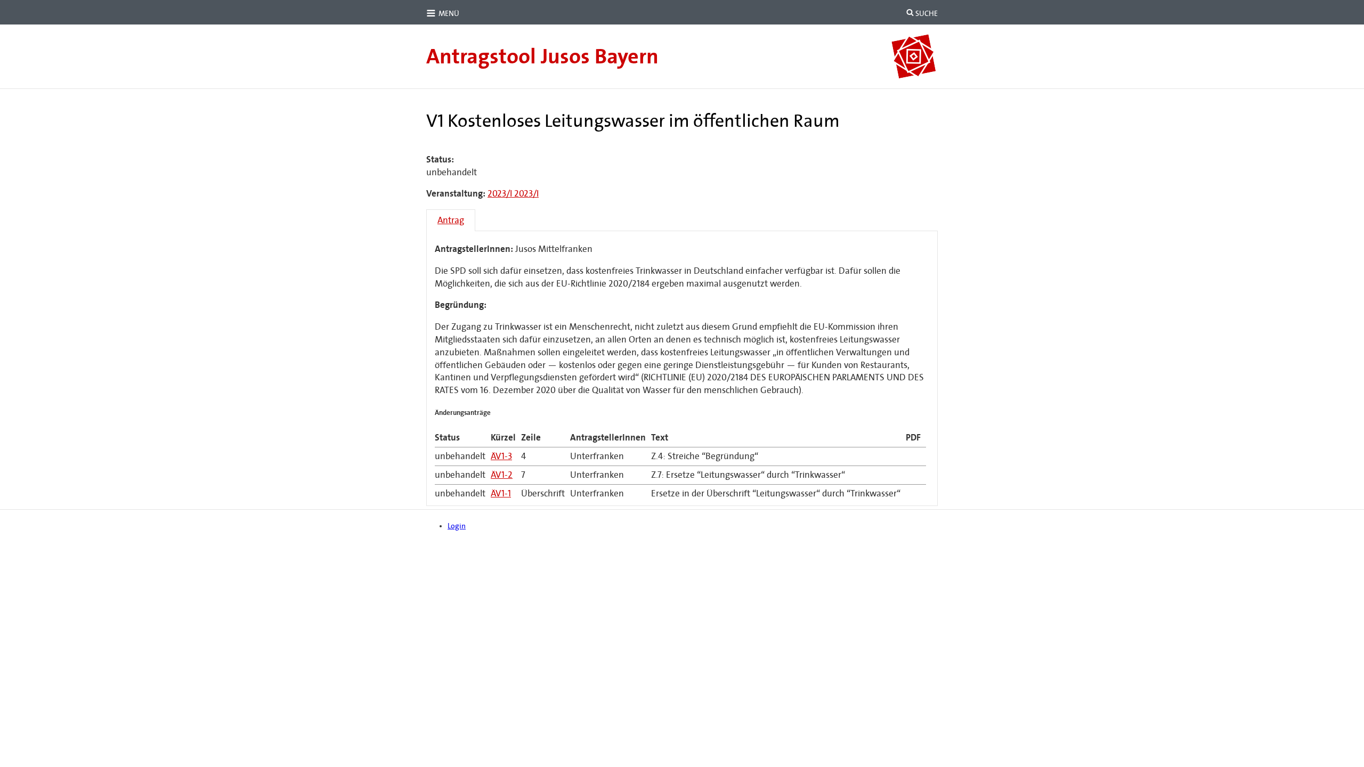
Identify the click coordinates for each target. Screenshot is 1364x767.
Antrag (450, 220)
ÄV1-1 (501, 493)
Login (457, 526)
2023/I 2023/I (513, 193)
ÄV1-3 (501, 456)
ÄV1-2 (502, 474)
